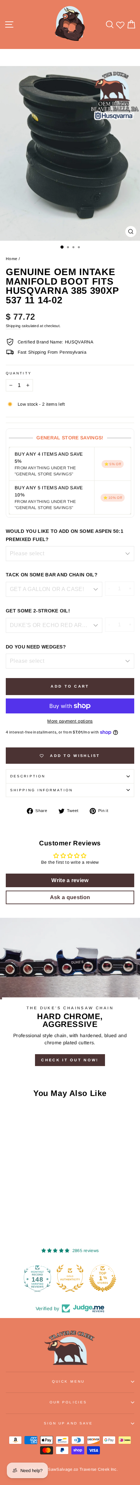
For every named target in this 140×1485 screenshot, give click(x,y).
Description (27, 776)
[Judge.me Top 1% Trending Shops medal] (102, 1278)
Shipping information (41, 790)
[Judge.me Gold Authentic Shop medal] (37, 1278)
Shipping (13, 326)
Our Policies (68, 1402)
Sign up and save (68, 1423)
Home (11, 258)
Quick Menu (68, 1381)
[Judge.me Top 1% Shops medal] (70, 1278)
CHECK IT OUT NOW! (70, 1060)
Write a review (70, 880)
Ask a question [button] (70, 897)
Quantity (19, 373)
